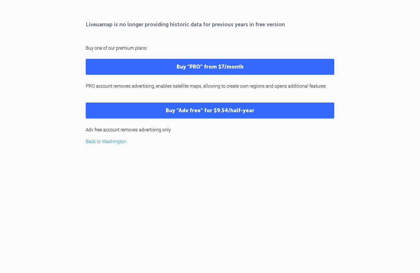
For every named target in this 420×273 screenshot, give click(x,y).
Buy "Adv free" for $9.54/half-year (210, 110)
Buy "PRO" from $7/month (210, 67)
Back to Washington (106, 141)
